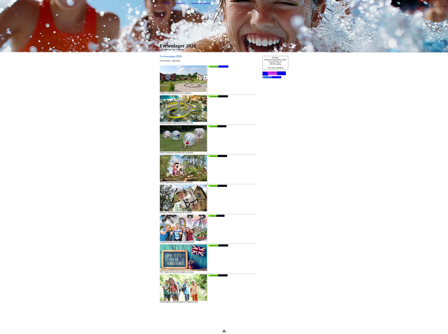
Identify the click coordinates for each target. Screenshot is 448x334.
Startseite (166, 3)
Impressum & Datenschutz (201, 3)
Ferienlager (180, 3)
